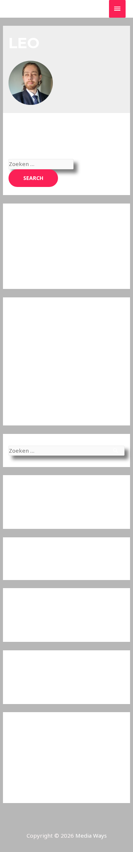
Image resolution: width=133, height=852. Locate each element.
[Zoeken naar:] (41, 163)
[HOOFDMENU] (117, 8)
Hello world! (24, 512)
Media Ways (91, 835)
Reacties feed (26, 774)
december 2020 (29, 625)
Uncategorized (27, 687)
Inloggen (20, 749)
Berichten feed (28, 762)
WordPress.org (28, 786)
